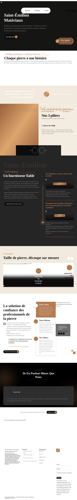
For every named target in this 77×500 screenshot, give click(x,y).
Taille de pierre (42, 457)
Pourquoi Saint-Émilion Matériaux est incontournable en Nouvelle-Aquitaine (59, 205)
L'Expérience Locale (9, 498)
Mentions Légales (65, 497)
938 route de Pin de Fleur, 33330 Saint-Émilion (27, 453)
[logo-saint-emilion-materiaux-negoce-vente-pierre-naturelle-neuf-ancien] (3, 10)
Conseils (46, 10)
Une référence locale (59, 215)
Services (41, 454)
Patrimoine (41, 460)
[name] (67, 11)
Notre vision (44, 305)
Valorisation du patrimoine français (38, 280)
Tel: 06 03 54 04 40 (62, 326)
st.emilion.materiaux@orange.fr (30, 461)
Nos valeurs (43, 338)
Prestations (37, 10)
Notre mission (44, 320)
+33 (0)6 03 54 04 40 (28, 458)
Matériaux (27, 10)
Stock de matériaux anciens (59, 183)
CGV (71, 497)
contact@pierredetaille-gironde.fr (62, 328)
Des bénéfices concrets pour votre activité (59, 175)
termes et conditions (67, 472)
